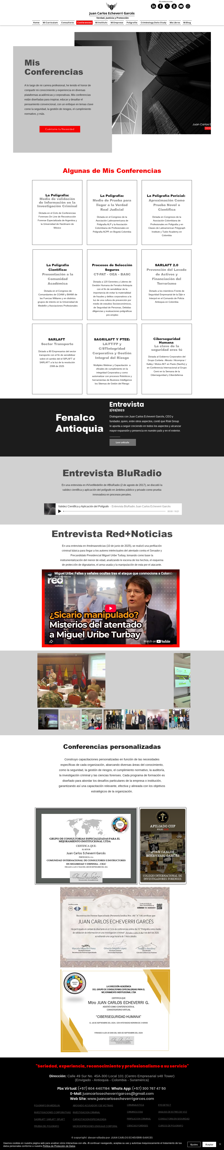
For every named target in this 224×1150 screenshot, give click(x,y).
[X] (167, 6)
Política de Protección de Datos (59, 1146)
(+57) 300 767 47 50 (149, 1088)
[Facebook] (160, 6)
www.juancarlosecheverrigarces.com (120, 1098)
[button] (153, 23)
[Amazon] (174, 6)
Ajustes (194, 1144)
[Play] (59, 511)
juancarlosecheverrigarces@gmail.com (118, 1093)
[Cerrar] (220, 1144)
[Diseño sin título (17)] (188, 6)
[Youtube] (181, 6)
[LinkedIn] (153, 6)
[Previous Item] (43, 680)
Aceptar (209, 1144)
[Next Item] (185, 680)
